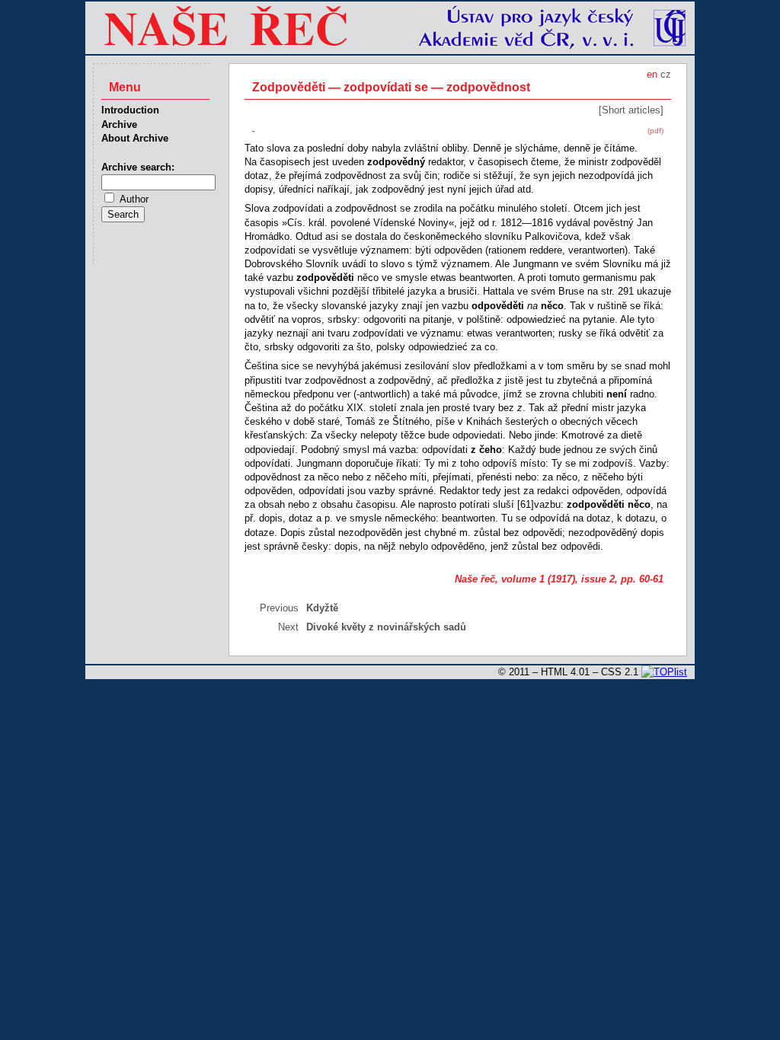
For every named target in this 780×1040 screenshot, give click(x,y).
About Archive (134, 138)
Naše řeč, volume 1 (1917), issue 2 (535, 579)
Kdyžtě (322, 608)
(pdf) (655, 130)
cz (665, 74)
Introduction (130, 110)
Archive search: (137, 167)
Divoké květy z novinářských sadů (386, 627)
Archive (119, 124)
